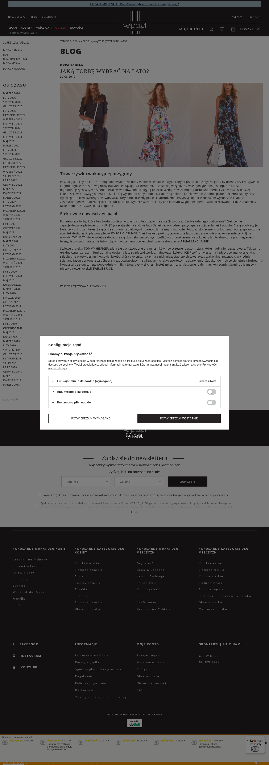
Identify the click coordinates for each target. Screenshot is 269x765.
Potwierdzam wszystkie (179, 418)
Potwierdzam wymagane (90, 418)
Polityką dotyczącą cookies (144, 360)
